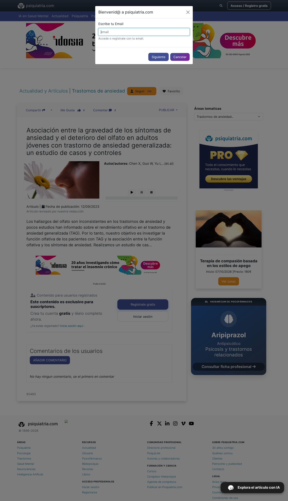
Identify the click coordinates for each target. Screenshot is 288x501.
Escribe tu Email (110, 24)
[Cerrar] (188, 12)
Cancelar (180, 57)
